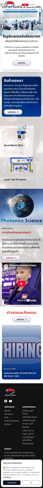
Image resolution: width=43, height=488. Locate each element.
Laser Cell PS (28, 433)
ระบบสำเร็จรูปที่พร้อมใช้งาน (28, 439)
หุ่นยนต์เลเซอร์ (28, 443)
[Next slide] (39, 18)
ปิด (31, 483)
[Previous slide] (3, 18)
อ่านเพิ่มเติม (7, 477)
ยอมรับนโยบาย (12, 483)
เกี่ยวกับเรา (8, 414)
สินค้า (6, 417)
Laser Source (28, 430)
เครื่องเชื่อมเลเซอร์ (29, 417)
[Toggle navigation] (39, 5)
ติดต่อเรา (7, 424)
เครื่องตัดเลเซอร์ (28, 420)
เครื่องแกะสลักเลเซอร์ (28, 412)
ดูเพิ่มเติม (21, 62)
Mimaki (25, 427)
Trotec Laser (28, 423)
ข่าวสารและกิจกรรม (11, 420)
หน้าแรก (7, 410)
